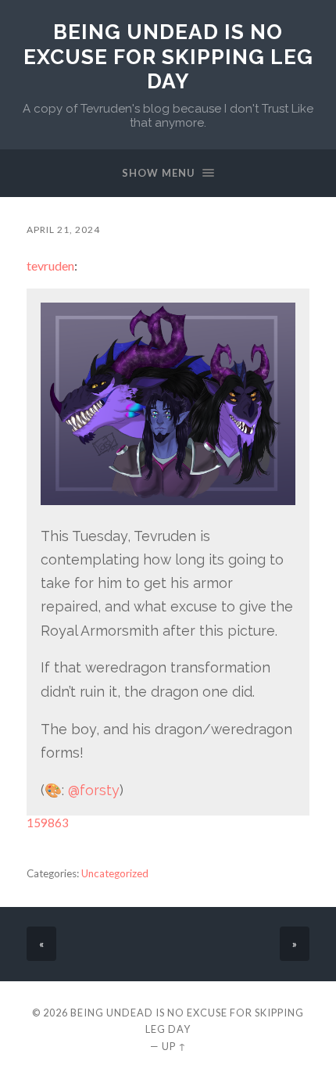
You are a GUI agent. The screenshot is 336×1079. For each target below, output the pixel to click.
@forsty (94, 790)
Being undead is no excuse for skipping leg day (168, 56)
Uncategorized (114, 873)
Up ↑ (174, 1046)
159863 (48, 823)
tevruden (50, 265)
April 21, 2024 (63, 229)
